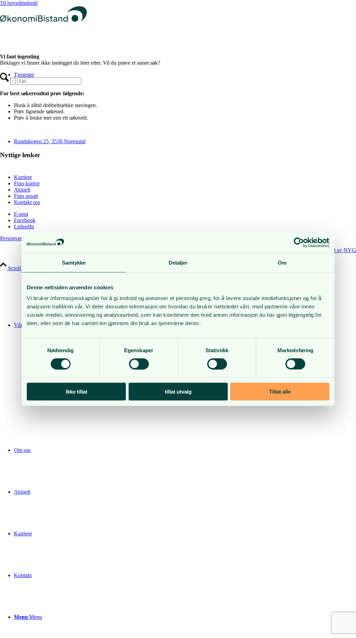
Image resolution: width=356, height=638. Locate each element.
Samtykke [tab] (74, 262)
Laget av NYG (339, 250)
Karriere (23, 177)
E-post (21, 214)
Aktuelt (22, 190)
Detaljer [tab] (178, 262)
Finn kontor (27, 183)
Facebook (24, 220)
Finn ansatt (26, 196)
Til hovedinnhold (19, 3)
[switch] (139, 363)
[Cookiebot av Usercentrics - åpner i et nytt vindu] (298, 242)
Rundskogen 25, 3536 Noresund (50, 141)
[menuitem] (185, 450)
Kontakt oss (27, 202)
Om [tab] (282, 262)
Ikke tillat (76, 392)
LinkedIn (24, 226)
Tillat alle (280, 392)
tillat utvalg (178, 392)
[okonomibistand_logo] (43, 27)
